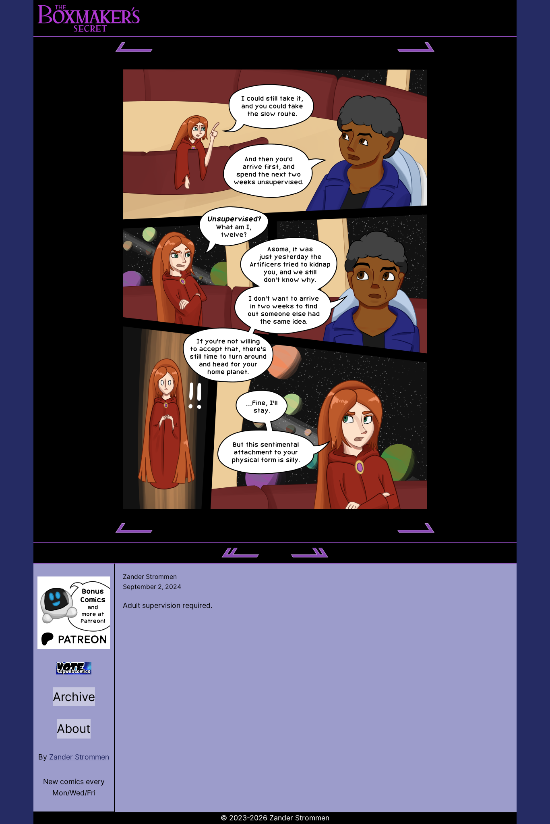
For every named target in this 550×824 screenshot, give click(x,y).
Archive (74, 696)
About (74, 728)
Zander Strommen (79, 757)
